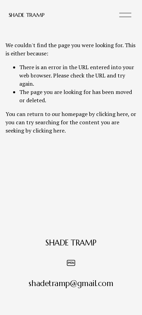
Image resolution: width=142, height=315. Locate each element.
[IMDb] (71, 263)
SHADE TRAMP (26, 14)
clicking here (112, 114)
